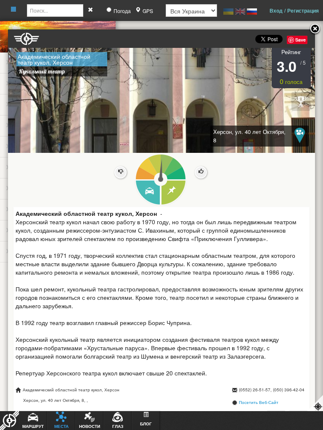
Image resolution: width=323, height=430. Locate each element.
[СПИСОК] (174, 193)
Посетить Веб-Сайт (258, 402)
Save (300, 40)
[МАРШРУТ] (147, 193)
